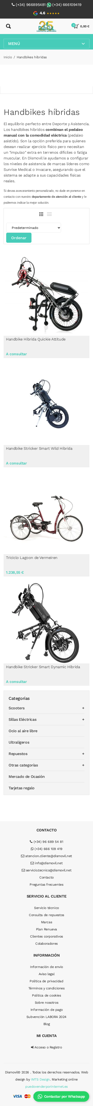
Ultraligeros (19, 742)
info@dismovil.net (48, 863)
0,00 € (84, 26)
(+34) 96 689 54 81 (47, 842)
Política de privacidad (46, 981)
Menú (14, 43)
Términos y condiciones (46, 988)
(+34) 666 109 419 (47, 849)
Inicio (8, 57)
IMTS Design (40, 1079)
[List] (49, 214)
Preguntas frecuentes (46, 884)
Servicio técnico (46, 908)
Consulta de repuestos (46, 915)
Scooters (17, 708)
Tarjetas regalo (22, 788)
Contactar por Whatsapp (64, 1096)
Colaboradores (46, 943)
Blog (46, 1024)
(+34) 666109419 (66, 4)
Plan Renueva (46, 929)
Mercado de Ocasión (27, 777)
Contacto (46, 877)
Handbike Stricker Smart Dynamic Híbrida (43, 667)
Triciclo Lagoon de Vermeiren (31, 557)
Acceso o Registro (48, 1047)
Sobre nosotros (46, 1002)
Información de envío (46, 967)
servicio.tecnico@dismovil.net (48, 870)
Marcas (46, 922)
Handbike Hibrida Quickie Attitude (36, 339)
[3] (41, 214)
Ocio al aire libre (23, 731)
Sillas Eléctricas (22, 719)
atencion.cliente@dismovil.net (48, 856)
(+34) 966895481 (31, 4)
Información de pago (46, 1010)
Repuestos (18, 754)
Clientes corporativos (46, 936)
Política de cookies (46, 995)
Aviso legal (47, 974)
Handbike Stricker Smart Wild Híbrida (39, 448)
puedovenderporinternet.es (46, 1086)
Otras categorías (23, 765)
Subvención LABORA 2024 (46, 1017)
